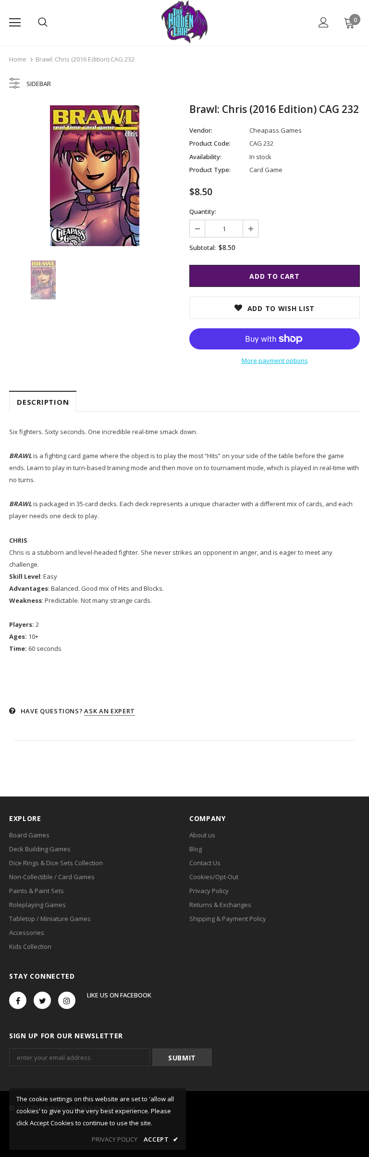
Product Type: (210, 169)
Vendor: (200, 130)
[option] (94, 175)
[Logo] (184, 22)
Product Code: (210, 143)
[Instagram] (66, 1000)
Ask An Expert (109, 711)
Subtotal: (202, 247)
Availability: (205, 156)
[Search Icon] (43, 22)
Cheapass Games (275, 130)
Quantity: (202, 211)
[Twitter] (42, 1000)
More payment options (275, 360)
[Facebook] (17, 1000)
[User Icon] (324, 22)
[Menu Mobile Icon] (15, 22)
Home (17, 59)
